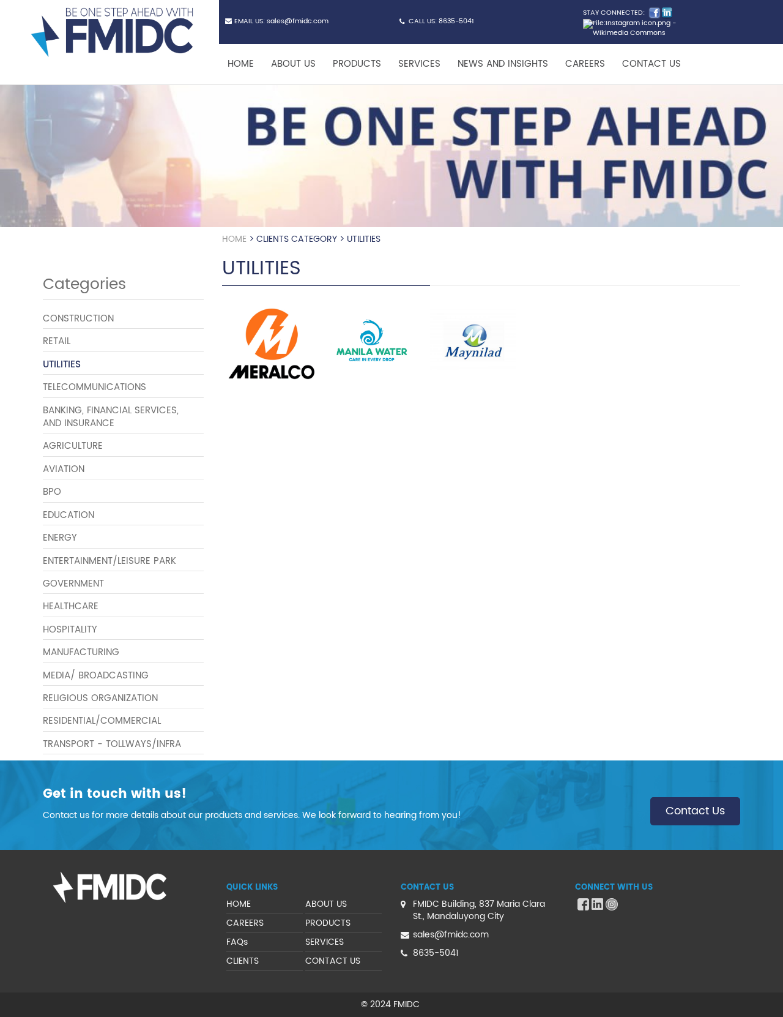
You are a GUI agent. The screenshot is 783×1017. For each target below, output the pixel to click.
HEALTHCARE (70, 606)
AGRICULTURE (73, 446)
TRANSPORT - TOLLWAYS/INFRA (112, 744)
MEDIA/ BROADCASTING (96, 675)
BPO (52, 492)
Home (234, 239)
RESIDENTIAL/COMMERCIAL (102, 721)
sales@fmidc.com (297, 21)
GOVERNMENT (73, 583)
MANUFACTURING (81, 652)
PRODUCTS (357, 64)
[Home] (116, 32)
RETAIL (56, 341)
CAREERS (585, 64)
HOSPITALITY (70, 629)
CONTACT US (651, 64)
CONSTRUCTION (78, 318)
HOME (241, 64)
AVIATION (63, 469)
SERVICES (419, 64)
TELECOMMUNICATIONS (94, 387)
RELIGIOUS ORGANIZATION (100, 698)
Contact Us (695, 811)
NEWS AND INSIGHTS (503, 64)
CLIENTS (242, 961)
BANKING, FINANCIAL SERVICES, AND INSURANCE (111, 417)
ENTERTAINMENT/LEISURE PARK (109, 561)
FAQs (237, 942)
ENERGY (60, 538)
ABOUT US (293, 64)
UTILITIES (62, 364)
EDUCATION (68, 515)
